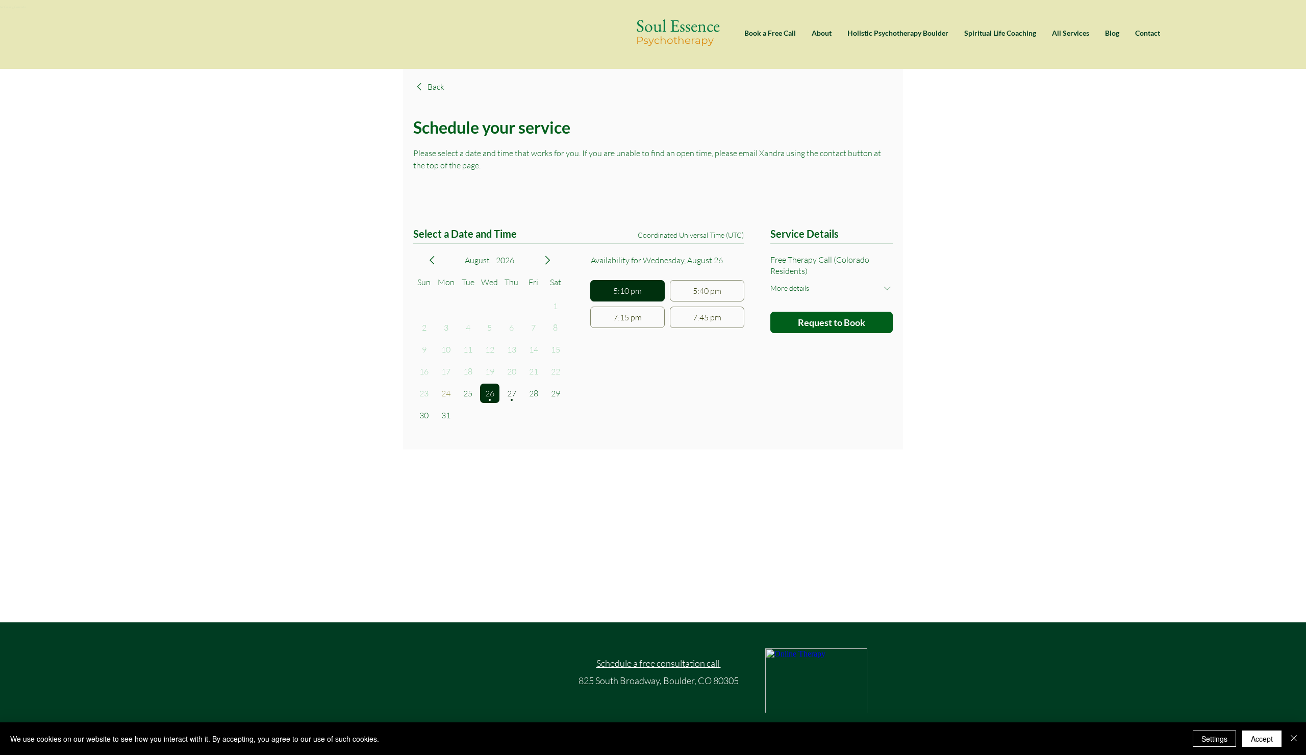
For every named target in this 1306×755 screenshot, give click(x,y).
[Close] (1294, 739)
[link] (428, 86)
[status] (691, 235)
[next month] (547, 260)
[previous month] (432, 260)
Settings (1214, 739)
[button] (1070, 33)
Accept (1262, 739)
